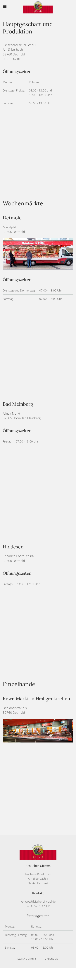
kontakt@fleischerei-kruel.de (38, 901)
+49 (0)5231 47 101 (38, 906)
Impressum (51, 958)
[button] (4, 6)
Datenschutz (27, 958)
